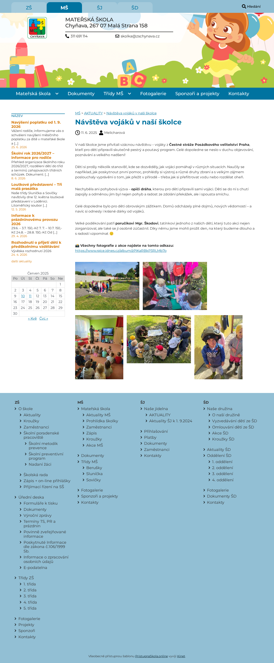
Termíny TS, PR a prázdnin (40, 523)
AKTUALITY (93, 113)
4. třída (30, 602)
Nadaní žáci (40, 464)
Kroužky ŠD (223, 439)
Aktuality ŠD (219, 449)
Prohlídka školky (102, 421)
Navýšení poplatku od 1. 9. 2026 (36, 124)
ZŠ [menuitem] (29, 8)
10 (23, 296)
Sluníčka (94, 473)
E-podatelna (35, 567)
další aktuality (21, 261)
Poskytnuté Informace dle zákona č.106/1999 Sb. (45, 546)
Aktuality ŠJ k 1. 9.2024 (170, 421)
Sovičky (93, 480)
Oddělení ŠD (219, 455)
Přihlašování (156, 431)
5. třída (30, 608)
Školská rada (36, 475)
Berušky (94, 467)
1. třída (30, 584)
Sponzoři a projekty (197, 93)
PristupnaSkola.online (151, 656)
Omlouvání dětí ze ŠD (233, 427)
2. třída (30, 590)
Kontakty (238, 93)
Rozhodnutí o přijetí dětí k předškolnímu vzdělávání (36, 244)
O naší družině (226, 415)
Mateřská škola (33, 93)
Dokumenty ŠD (222, 496)
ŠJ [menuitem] (99, 8)
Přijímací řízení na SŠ (44, 486)
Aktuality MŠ (98, 415)
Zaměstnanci (36, 427)
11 (30, 296)
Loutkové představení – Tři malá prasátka (36, 186)
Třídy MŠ (113, 93)
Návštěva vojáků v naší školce (131, 113)
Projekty (26, 624)
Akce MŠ (94, 445)
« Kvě (32, 318)
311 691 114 (79, 36)
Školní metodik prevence (43, 445)
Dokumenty (81, 93)
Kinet (181, 656)
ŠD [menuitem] (134, 8)
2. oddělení (222, 467)
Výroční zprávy (38, 515)
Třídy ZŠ (26, 578)
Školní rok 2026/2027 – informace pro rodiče (32, 155)
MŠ (77, 113)
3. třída (30, 596)
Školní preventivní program (46, 456)
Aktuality (32, 415)
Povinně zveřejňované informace (45, 534)
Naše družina (219, 408)
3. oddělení (222, 473)
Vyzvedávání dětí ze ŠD (234, 421)
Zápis (91, 433)
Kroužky (31, 421)
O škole (25, 408)
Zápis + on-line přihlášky (47, 480)
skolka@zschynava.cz (140, 36)
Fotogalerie (153, 93)
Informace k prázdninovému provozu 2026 (34, 219)
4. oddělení (223, 480)
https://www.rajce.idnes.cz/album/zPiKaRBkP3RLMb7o (121, 251)
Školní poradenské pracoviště (41, 435)
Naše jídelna (156, 408)
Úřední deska (31, 497)
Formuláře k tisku (41, 503)
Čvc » (43, 318)
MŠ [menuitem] (64, 8)
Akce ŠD (220, 433)
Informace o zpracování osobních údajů (46, 559)
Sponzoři (26, 630)
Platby (150, 437)
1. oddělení (222, 461)
